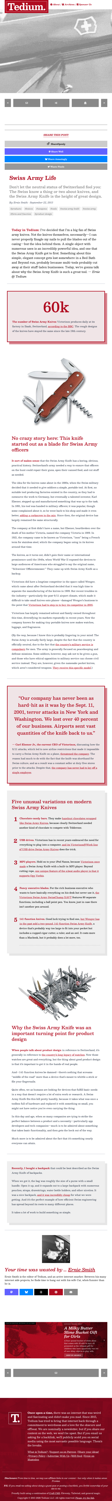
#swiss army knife (69, 208)
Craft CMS (54, 1493)
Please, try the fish (84, 1498)
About (56, 4)
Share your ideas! (88, 1452)
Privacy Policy (37, 1456)
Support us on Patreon (63, 1452)
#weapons (41, 208)
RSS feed (76, 1456)
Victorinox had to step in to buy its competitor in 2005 (60, 605)
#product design (43, 214)
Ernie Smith (81, 1269)
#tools (53, 208)
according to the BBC (60, 326)
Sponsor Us (85, 4)
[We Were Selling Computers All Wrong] (56, 103)
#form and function (20, 214)
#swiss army (89, 208)
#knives (29, 208)
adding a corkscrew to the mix (38, 515)
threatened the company (74, 754)
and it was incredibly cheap (53, 1195)
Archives (69, 4)
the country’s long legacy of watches (63, 1055)
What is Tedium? (38, 1452)
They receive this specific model (72, 668)
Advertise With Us (58, 1456)
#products (15, 208)
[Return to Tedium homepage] (26, 6)
